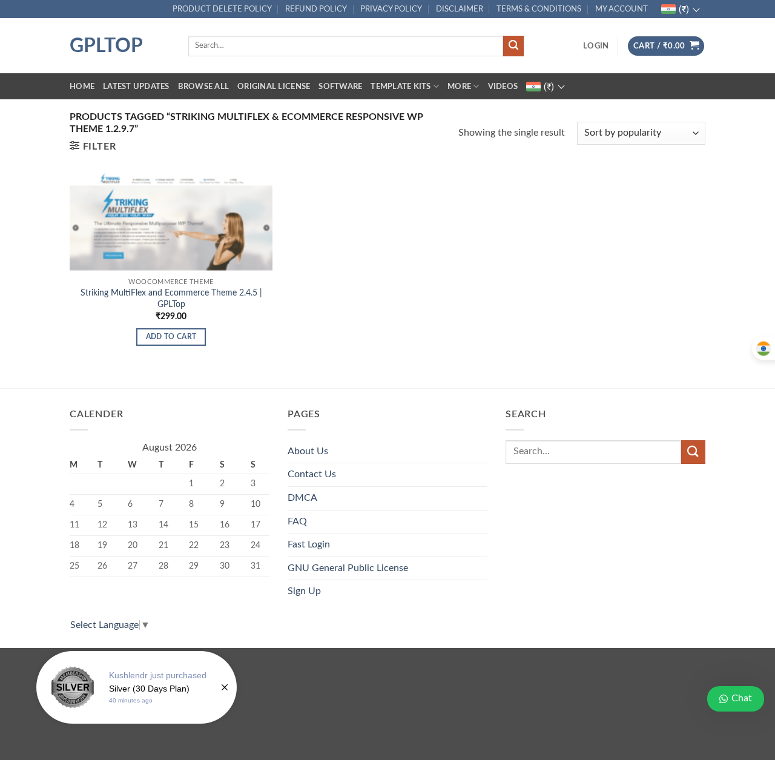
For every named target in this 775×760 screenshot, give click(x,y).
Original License (273, 86)
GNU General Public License (348, 568)
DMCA (302, 498)
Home (82, 86)
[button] (595, 46)
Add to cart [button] (171, 337)
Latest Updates (136, 86)
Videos (503, 86)
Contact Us (312, 474)
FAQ (297, 521)
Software (340, 86)
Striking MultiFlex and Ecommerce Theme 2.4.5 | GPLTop (171, 298)
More (459, 86)
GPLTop (106, 46)
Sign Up (304, 591)
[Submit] (513, 46)
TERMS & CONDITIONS (538, 9)
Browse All (203, 86)
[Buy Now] (136, 687)
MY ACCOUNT (621, 9)
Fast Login (309, 544)
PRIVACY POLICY (391, 9)
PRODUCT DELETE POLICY (222, 9)
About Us (308, 451)
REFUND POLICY (316, 9)
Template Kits (400, 86)
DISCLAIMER (459, 9)
